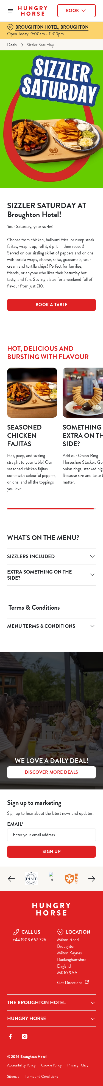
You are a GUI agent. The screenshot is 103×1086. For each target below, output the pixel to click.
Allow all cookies (51, 624)
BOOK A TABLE (52, 305)
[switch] (89, 550)
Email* (15, 824)
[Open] (10, 10)
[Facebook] (10, 1036)
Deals (12, 45)
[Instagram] (24, 1036)
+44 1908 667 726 (29, 939)
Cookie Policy (51, 1065)
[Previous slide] (11, 878)
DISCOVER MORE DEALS (51, 772)
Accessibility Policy (21, 1065)
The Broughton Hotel (36, 1002)
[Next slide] (91, 878)
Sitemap (13, 1076)
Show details (73, 607)
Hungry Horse (26, 1018)
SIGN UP (52, 851)
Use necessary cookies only (51, 642)
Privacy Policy (77, 1065)
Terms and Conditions (41, 1076)
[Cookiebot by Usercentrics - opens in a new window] (73, 438)
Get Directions (69, 982)
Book (72, 10)
